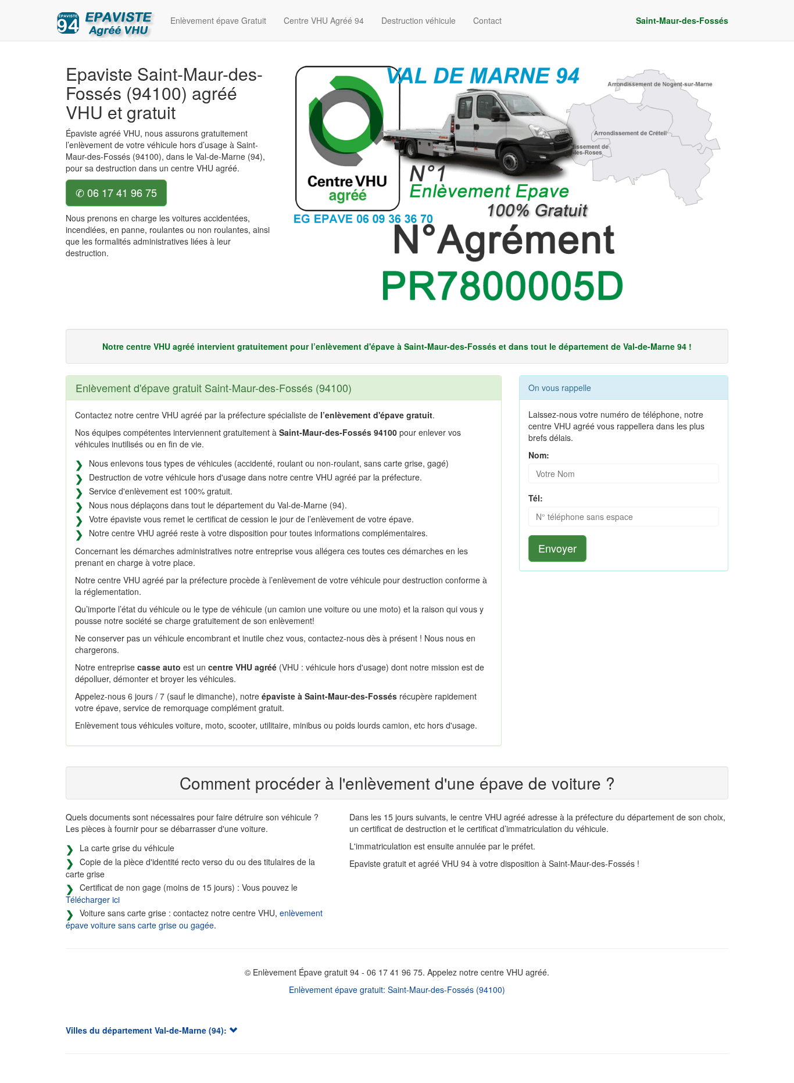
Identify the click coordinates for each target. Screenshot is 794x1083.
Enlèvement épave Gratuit (218, 20)
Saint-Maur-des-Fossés (682, 20)
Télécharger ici (93, 899)
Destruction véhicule (418, 20)
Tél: (535, 498)
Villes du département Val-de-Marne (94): (147, 1030)
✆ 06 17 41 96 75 (116, 192)
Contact (487, 20)
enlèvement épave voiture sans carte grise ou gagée (194, 919)
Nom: (538, 455)
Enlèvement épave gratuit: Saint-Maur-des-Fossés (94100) (397, 989)
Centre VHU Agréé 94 (324, 20)
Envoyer (557, 547)
